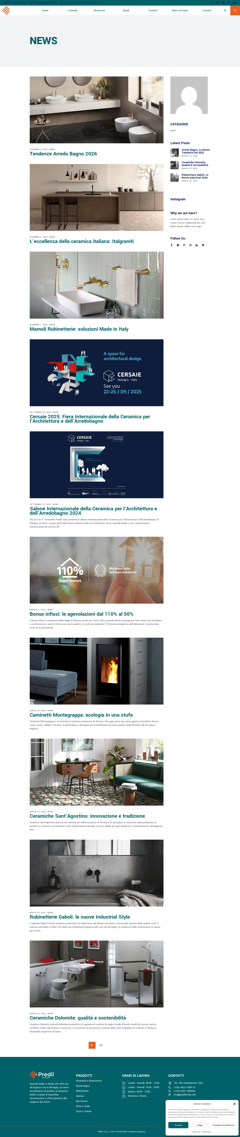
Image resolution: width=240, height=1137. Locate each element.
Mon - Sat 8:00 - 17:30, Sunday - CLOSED (80, 3)
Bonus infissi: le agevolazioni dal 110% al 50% (81, 614)
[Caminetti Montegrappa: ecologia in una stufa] (96, 671)
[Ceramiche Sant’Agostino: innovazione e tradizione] (96, 772)
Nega (199, 1125)
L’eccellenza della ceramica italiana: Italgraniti (82, 241)
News (52, 149)
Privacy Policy (206, 1132)
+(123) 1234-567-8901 (17, 3)
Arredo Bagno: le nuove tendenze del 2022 (196, 151)
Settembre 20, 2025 (40, 412)
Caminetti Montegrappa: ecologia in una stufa (81, 715)
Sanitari (80, 1096)
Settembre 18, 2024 (40, 504)
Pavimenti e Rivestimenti (89, 1080)
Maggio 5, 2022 (37, 609)
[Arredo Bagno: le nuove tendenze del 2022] (174, 152)
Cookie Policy (196, 1132)
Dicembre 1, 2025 (39, 324)
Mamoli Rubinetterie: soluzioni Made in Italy (79, 329)
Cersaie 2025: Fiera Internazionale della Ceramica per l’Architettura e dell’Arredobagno (90, 419)
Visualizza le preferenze (223, 1125)
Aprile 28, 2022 (38, 811)
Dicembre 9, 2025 (39, 149)
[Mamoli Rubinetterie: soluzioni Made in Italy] (96, 285)
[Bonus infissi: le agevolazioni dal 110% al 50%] (96, 570)
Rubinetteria (82, 1091)
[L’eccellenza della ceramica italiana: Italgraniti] (96, 197)
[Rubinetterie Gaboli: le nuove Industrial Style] (96, 873)
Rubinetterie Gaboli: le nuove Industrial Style (80, 917)
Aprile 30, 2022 (38, 710)
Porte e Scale (83, 1106)
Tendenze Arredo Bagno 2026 (63, 153)
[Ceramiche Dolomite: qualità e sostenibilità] (96, 974)
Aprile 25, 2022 (38, 912)
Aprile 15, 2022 (190, 156)
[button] (234, 1104)
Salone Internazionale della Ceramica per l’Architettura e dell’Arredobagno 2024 (93, 511)
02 (101, 1045)
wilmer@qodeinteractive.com (45, 3)
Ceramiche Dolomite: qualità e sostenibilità (78, 1017)
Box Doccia (81, 1101)
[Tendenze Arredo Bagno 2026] (96, 109)
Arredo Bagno (83, 1085)
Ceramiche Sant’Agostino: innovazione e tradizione (87, 816)
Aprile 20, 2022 (38, 1013)
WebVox (142, 1131)
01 (92, 1045)
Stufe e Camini (83, 1111)
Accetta (178, 1125)
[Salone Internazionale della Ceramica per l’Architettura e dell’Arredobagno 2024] (96, 464)
